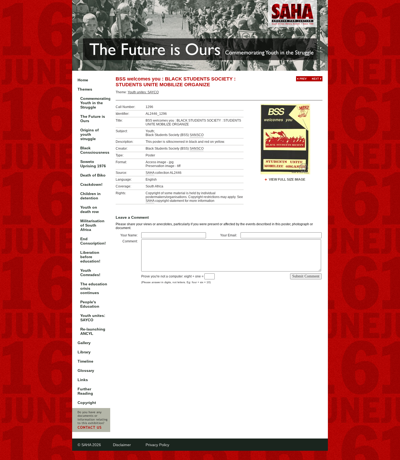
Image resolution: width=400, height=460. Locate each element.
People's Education (89, 304)
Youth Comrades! (90, 272)
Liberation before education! (90, 256)
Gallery (84, 343)
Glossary (86, 370)
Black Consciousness (94, 150)
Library (84, 352)
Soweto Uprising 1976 (93, 163)
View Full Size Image (287, 179)
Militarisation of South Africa (92, 225)
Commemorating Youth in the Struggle (95, 102)
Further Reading (85, 391)
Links (83, 380)
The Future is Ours (92, 118)
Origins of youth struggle (89, 134)
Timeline (85, 361)
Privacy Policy (157, 445)
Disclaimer (122, 445)
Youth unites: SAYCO (92, 317)
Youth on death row (89, 209)
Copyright (87, 402)
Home (83, 80)
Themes (85, 89)
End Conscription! (93, 241)
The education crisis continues (93, 288)
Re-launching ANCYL (92, 331)
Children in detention (90, 196)
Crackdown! (91, 184)
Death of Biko (93, 175)
